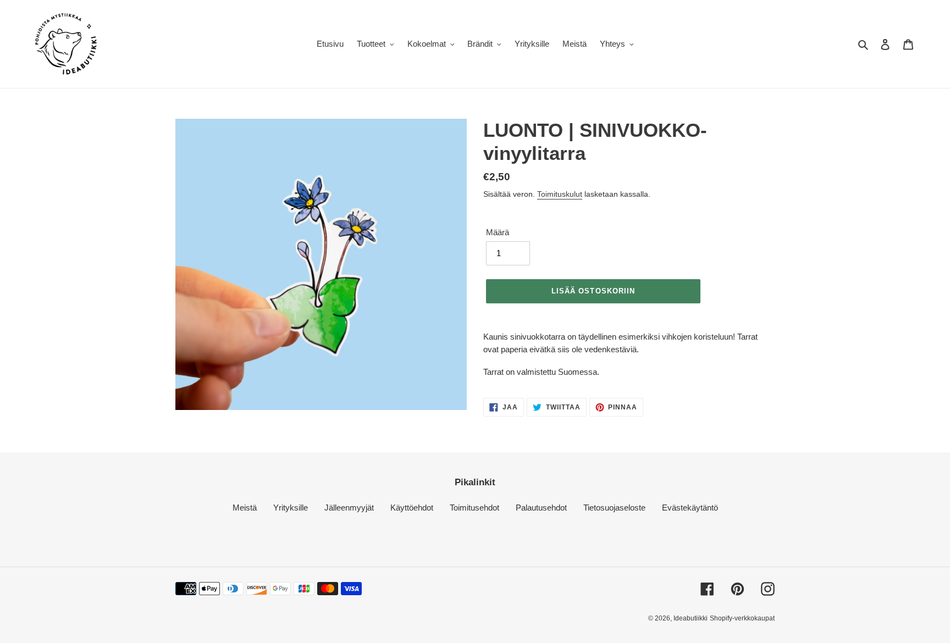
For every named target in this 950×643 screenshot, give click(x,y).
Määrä (497, 232)
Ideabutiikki (690, 618)
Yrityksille (290, 507)
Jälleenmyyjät (349, 507)
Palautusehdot (541, 507)
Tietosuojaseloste (614, 507)
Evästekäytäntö (690, 507)
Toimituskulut (559, 194)
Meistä (245, 507)
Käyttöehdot (411, 507)
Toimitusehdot (474, 507)
